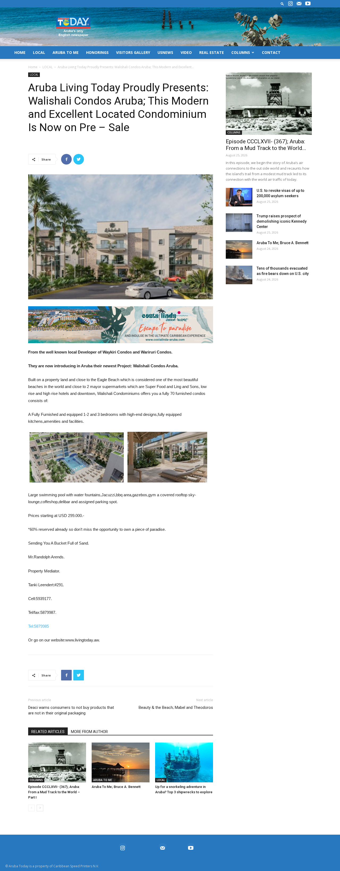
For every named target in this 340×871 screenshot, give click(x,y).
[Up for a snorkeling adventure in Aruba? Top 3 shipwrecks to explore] (184, 762)
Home (32, 67)
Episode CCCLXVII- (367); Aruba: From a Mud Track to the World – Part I (54, 792)
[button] (282, 4)
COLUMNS (240, 52)
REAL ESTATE (211, 52)
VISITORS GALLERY (133, 52)
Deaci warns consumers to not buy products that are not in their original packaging (71, 710)
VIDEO (186, 52)
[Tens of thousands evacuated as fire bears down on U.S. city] (239, 275)
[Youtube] (308, 3)
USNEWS (165, 52)
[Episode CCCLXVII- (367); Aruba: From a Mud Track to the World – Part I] (57, 762)
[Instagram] (290, 3)
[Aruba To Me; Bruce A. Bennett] (121, 762)
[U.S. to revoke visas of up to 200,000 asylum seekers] (239, 197)
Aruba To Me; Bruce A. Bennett (116, 787)
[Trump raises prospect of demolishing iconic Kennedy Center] (239, 222)
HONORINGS (97, 52)
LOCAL (39, 52)
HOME (20, 52)
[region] (120, 324)
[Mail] (299, 3)
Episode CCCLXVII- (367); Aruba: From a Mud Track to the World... (266, 144)
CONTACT (271, 52)
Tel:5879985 (38, 626)
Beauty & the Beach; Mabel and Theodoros (176, 707)
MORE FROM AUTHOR (89, 732)
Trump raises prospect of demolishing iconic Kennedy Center (282, 221)
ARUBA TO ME (66, 52)
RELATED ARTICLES (48, 732)
